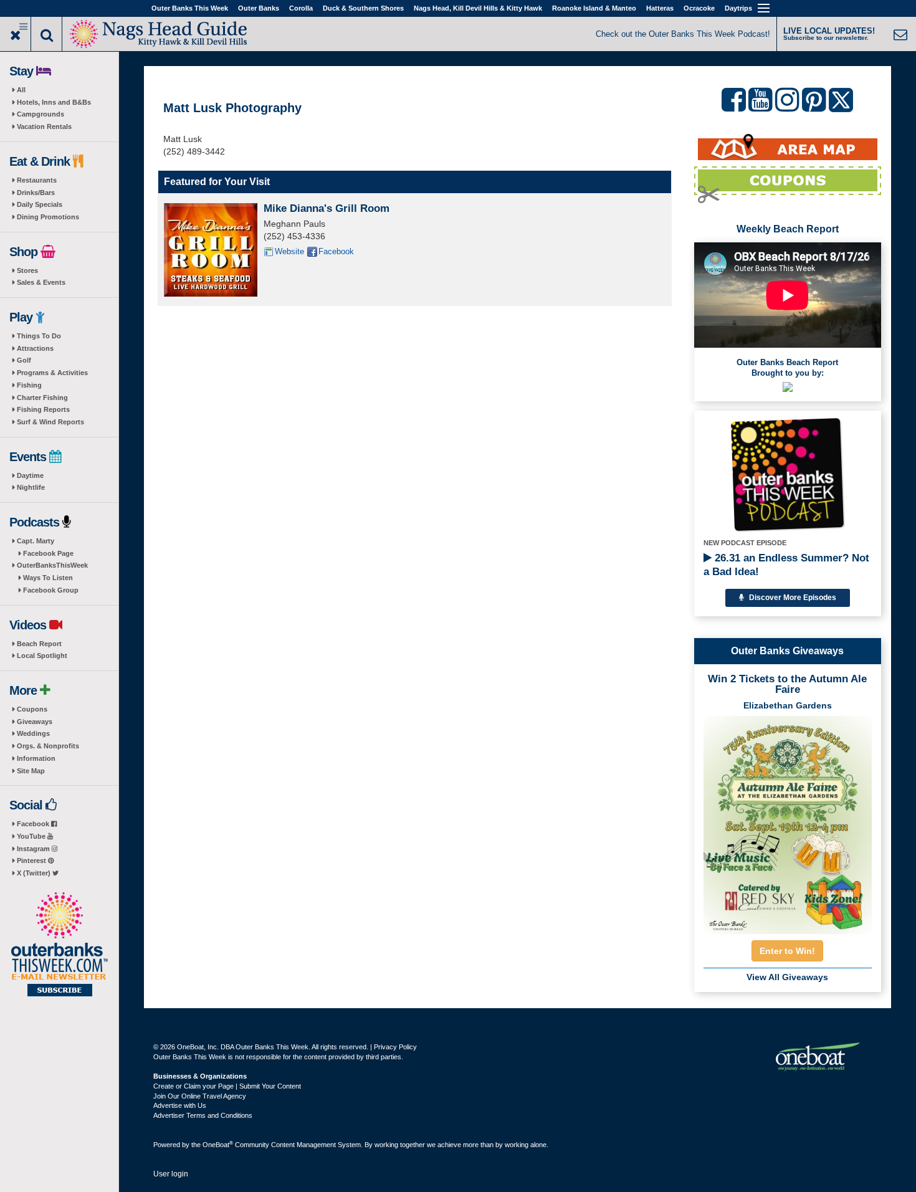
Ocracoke (699, 8)
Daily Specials (39, 204)
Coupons (32, 709)
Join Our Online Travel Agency (199, 1096)
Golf (24, 360)
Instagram (34, 848)
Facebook (34, 823)
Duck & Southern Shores (363, 8)
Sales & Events (41, 282)
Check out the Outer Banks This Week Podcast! (683, 34)
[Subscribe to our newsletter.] (59, 945)
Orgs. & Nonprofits (48, 746)
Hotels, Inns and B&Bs (54, 102)
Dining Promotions (48, 217)
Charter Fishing (42, 397)
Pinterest (32, 860)
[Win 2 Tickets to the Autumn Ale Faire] (788, 821)
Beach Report (39, 643)
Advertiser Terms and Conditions (202, 1115)
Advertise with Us (179, 1105)
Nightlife (31, 487)
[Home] (159, 32)
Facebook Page (48, 553)
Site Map (31, 771)
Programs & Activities (52, 372)
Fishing (29, 385)
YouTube (32, 836)
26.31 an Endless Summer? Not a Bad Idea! (786, 565)
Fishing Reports (43, 409)
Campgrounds (40, 114)
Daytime (30, 475)
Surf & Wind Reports (50, 422)
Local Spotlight (42, 655)
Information (36, 758)
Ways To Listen (48, 577)
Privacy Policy (395, 1047)
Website (289, 251)
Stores (27, 270)
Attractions (35, 348)
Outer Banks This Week (189, 8)
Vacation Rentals (44, 126)
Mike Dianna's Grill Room (326, 208)
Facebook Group (51, 590)
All (21, 89)
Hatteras (660, 8)
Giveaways (34, 721)
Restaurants (37, 180)
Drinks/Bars (36, 192)
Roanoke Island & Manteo (594, 8)
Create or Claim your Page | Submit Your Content (227, 1086)
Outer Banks (258, 8)
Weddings (33, 733)
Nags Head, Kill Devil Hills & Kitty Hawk (478, 8)
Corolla (301, 8)
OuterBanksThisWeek (52, 565)
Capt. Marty (35, 541)
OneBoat (218, 1144)
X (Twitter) (34, 873)
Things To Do (39, 336)
